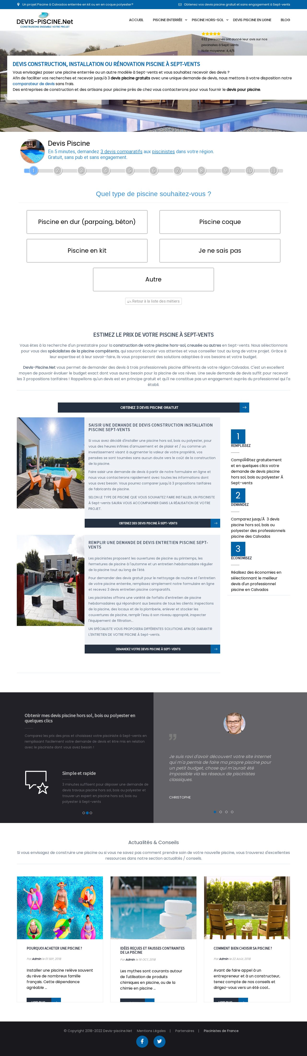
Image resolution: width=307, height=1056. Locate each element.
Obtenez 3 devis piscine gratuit (149, 407)
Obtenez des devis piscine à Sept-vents (148, 523)
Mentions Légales (151, 1030)
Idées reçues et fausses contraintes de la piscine (152, 950)
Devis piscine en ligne (252, 19)
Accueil (136, 19)
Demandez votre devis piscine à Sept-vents (148, 649)
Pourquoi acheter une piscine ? (54, 948)
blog (285, 19)
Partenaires (184, 1030)
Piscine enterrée (167, 19)
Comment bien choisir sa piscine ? (243, 948)
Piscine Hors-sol (208, 19)
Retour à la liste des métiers (155, 301)
